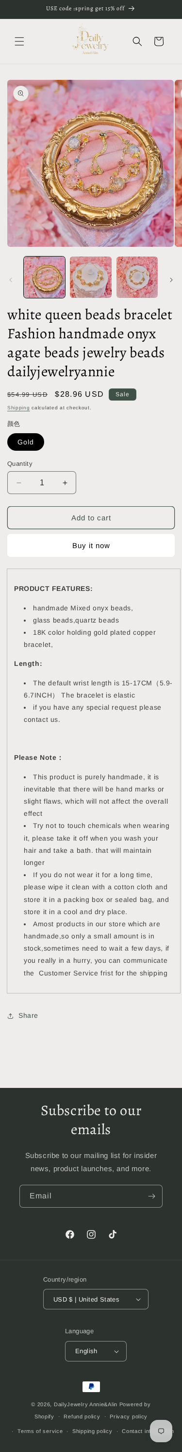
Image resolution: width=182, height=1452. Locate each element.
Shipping (18, 407)
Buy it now (91, 545)
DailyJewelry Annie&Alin (85, 1404)
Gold (25, 442)
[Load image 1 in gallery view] (44, 277)
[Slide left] (10, 280)
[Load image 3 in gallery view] (137, 277)
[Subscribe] (151, 1196)
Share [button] (28, 1015)
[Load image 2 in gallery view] (90, 277)
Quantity (20, 463)
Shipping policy (92, 1431)
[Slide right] (171, 280)
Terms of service (40, 1431)
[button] (19, 41)
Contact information (148, 1431)
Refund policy (82, 1416)
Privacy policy (129, 1416)
